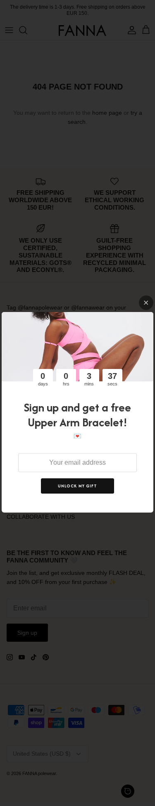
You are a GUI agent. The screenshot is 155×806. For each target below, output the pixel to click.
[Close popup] (146, 302)
